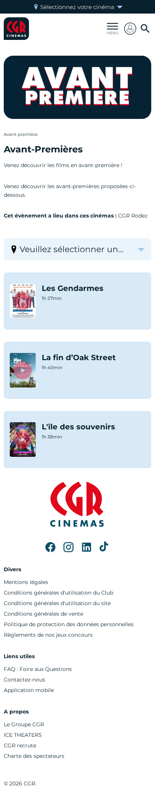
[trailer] (23, 301)
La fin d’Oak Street (79, 357)
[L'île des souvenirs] (23, 439)
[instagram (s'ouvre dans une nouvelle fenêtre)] (68, 547)
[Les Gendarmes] (23, 301)
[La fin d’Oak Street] (23, 370)
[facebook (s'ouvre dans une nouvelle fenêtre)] (50, 547)
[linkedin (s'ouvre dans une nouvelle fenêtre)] (87, 547)
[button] (130, 29)
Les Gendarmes (72, 288)
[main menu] (112, 28)
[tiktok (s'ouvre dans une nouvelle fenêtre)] (105, 547)
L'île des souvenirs (78, 426)
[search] (145, 29)
